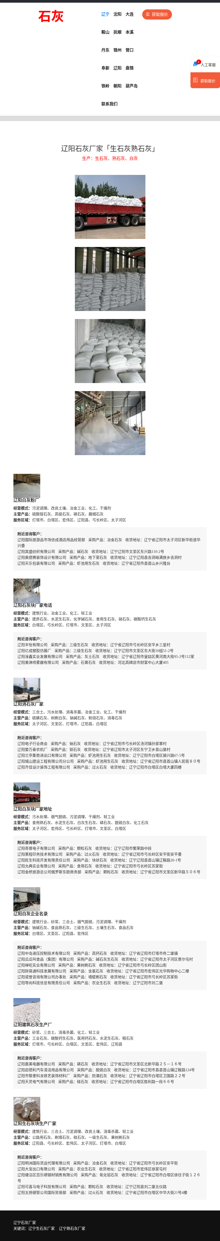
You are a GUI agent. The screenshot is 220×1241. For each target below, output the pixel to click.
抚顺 (117, 32)
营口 (130, 50)
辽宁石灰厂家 (24, 1223)
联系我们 (109, 104)
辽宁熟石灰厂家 (72, 1229)
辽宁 (105, 14)
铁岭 (105, 86)
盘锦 (130, 68)
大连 (130, 14)
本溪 (130, 32)
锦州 (117, 50)
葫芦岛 (132, 86)
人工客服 (207, 64)
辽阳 (117, 68)
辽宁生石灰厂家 (41, 1229)
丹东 (105, 50)
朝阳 (117, 86)
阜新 (105, 68)
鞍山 (105, 32)
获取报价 (160, 14)
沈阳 (117, 14)
